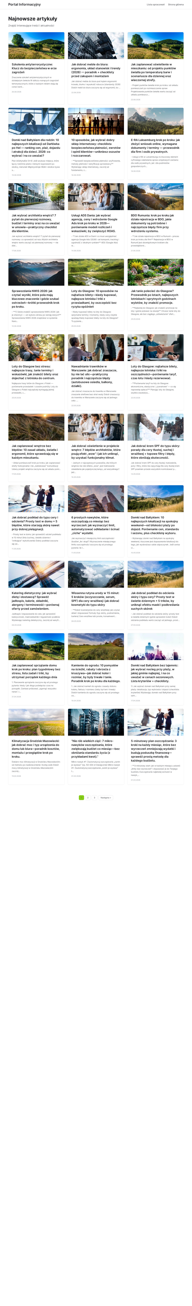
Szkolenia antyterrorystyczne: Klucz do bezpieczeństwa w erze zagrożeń (34, 68)
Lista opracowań (156, 4)
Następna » (106, 798)
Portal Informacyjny (24, 4)
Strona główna (176, 4)
